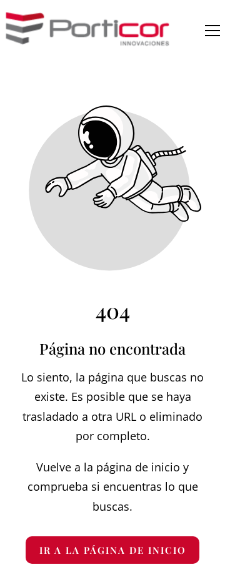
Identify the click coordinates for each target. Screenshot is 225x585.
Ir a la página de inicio (112, 550)
